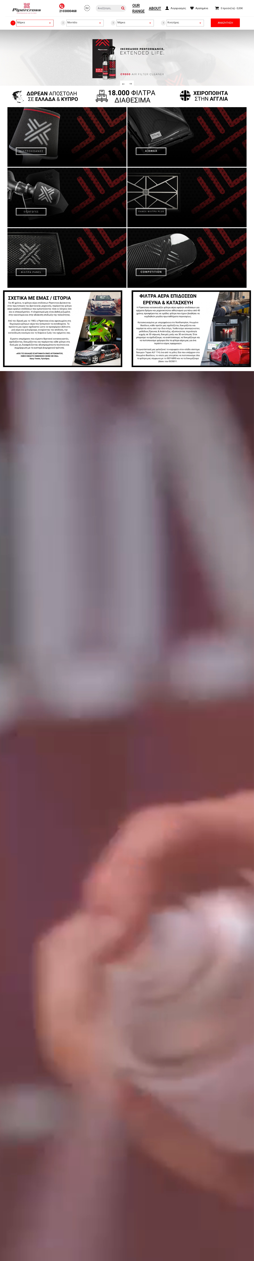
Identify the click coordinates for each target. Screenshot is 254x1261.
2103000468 (68, 11)
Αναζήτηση (225, 22)
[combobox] (35, 22)
